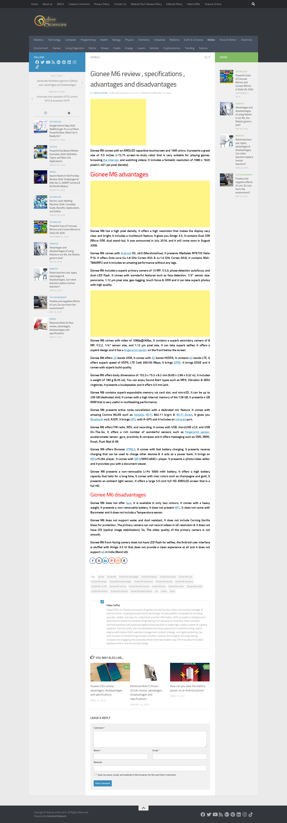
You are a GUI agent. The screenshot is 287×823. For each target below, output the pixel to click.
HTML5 (130, 449)
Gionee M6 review (176, 586)
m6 (156, 591)
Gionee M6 (111, 577)
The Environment (58, 297)
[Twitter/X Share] (99, 560)
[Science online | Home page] (51, 22)
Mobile (211, 39)
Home (34, 4)
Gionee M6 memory (118, 586)
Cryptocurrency (171, 48)
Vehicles (154, 48)
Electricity (246, 39)
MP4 (93, 459)
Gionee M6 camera (168, 577)
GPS (133, 419)
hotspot (139, 415)
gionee (101, 577)
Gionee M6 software (119, 591)
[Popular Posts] (68, 113)
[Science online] (37, 62)
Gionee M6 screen (194, 586)
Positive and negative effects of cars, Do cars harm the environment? (64, 305)
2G (115, 358)
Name (97, 750)
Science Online (213, 4)
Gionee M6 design (99, 581)
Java (128, 503)
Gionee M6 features (164, 581)
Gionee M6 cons (185, 577)
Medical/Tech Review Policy (146, 4)
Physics (129, 39)
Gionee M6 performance (139, 586)
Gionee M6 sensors (100, 591)
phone (172, 591)
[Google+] (58, 62)
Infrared (180, 419)
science (53, 147)
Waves (104, 48)
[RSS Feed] (53, 62)
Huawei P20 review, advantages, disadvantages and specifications (106, 690)
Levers (141, 48)
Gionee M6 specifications (141, 591)
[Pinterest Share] (111, 560)
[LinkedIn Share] (105, 560)
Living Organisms (74, 48)
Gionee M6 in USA (99, 586)
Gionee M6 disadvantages (120, 581)
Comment (99, 727)
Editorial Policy (174, 4)
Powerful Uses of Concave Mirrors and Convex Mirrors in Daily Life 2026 (64, 229)
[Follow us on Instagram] (74, 62)
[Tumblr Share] (124, 560)
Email (156, 750)
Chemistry (143, 39)
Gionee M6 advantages (128, 577)
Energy (129, 48)
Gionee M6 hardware (184, 581)
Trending (189, 48)
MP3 (137, 459)
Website (98, 762)
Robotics (38, 39)
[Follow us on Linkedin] (69, 62)
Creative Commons (79, 4)
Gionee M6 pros (158, 586)
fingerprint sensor (135, 350)
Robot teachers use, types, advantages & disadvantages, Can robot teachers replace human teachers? (63, 279)
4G (191, 358)
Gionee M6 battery (149, 577)
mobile (164, 591)
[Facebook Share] (93, 560)
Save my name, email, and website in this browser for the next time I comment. (137, 774)
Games (56, 48)
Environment (41, 48)
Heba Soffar (193, 4)
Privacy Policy (101, 4)
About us (47, 4)
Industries (159, 39)
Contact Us (120, 4)
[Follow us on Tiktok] (37, 67)
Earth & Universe (193, 39)
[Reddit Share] (118, 560)
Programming (88, 39)
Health (104, 39)
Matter (92, 48)
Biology (116, 39)
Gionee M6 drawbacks (143, 581)
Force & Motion (228, 39)
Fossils (116, 48)
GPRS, (178, 362)
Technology (54, 39)
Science (203, 48)
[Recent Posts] (45, 113)
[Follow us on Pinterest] (64, 62)
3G (153, 358)
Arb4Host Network (56, 816)
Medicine (174, 39)
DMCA (60, 4)
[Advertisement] (118, 122)
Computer (70, 39)
